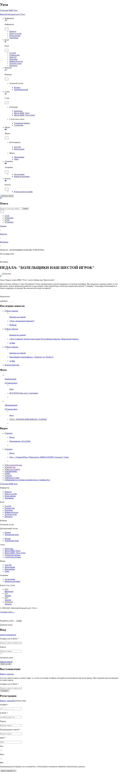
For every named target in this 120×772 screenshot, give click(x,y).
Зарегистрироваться (8, 635)
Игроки (17, 87)
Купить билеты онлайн (23, 192)
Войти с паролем (7, 674)
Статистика (18, 125)
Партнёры (13, 59)
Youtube (8, 596)
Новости (12, 31)
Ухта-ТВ (8, 565)
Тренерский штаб (21, 90)
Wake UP (13, 57)
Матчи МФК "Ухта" (22, 113)
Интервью (4, 242)
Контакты (13, 66)
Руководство (14, 55)
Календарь (18, 111)
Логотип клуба (15, 63)
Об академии (19, 174)
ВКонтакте (9, 591)
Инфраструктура (16, 61)
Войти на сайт (6, 664)
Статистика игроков (13, 557)
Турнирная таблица (22, 123)
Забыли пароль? (6, 662)
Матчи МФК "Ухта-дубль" (24, 115)
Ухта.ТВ (17, 147)
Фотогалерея (19, 149)
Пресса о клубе (15, 34)
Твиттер (8, 600)
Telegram (8, 604)
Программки (19, 157)
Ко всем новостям (12, 365)
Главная (3, 226)
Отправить (4, 691)
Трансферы (13, 38)
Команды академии (22, 176)
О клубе (12, 53)
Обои (16, 159)
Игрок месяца (14, 36)
